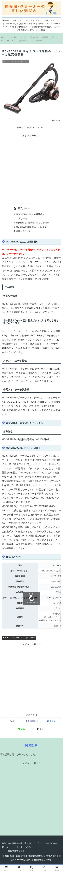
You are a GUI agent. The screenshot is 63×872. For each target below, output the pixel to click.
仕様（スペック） (24, 231)
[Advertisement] (31, 169)
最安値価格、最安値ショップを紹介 (32, 222)
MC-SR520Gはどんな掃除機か (30, 214)
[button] (41, 729)
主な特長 (23, 218)
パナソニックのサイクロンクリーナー (20, 638)
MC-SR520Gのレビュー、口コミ (31, 227)
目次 (20, 208)
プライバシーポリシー (46, 843)
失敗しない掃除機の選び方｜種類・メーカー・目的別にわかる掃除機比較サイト (16, 847)
